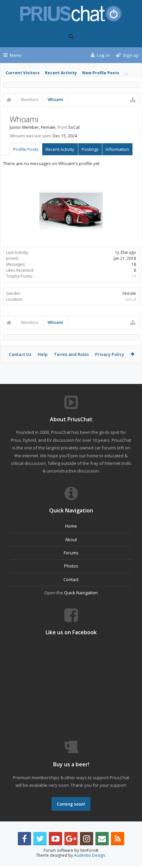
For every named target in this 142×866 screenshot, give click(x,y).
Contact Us (20, 354)
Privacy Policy (109, 354)
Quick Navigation (81, 593)
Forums (71, 553)
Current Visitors (23, 73)
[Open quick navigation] (133, 99)
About (71, 539)
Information (117, 149)
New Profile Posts (100, 73)
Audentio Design (89, 855)
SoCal (130, 299)
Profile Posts (26, 149)
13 (133, 276)
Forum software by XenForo (71, 850)
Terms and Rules (71, 354)
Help (43, 354)
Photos (71, 566)
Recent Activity (61, 73)
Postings (90, 149)
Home (71, 526)
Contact (71, 579)
